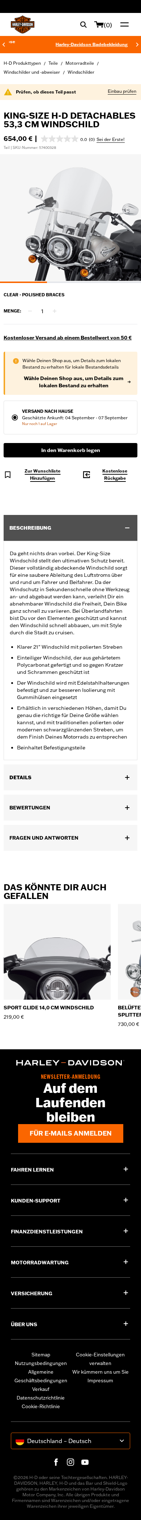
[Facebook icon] (56, 1462)
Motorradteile (79, 63)
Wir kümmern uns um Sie (100, 1372)
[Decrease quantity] (30, 311)
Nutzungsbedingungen (41, 1363)
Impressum (100, 1380)
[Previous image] (14, 218)
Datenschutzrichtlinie (41, 1398)
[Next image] (126, 218)
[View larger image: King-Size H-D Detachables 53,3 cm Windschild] (70, 217)
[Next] (137, 44)
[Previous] (3, 44)
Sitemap (40, 1354)
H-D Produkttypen (22, 63)
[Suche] (83, 24)
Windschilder (81, 72)
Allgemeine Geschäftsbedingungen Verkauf (40, 1380)
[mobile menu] (123, 24)
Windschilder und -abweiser (32, 72)
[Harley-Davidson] (70, 1062)
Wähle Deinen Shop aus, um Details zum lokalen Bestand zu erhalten (73, 382)
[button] (68, 138)
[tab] (23, 282)
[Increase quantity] (54, 311)
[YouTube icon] (85, 1462)
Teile (53, 63)
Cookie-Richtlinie (41, 1406)
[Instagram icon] (70, 1462)
